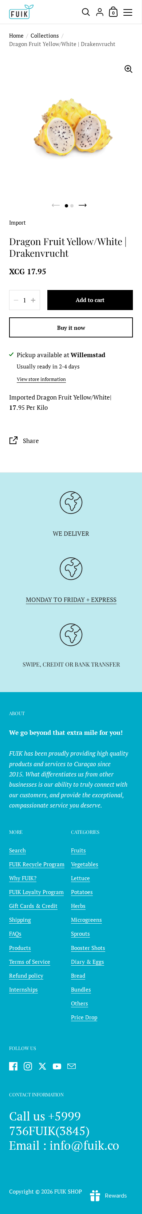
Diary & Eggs (87, 961)
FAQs (15, 933)
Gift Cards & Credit (33, 905)
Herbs (78, 905)
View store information (41, 379)
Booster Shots (88, 947)
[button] (66, 205)
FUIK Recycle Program (36, 864)
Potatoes (82, 892)
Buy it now (71, 327)
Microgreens (86, 919)
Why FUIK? (22, 878)
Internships (23, 989)
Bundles (81, 989)
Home (16, 35)
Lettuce (80, 878)
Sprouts (80, 933)
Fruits (78, 850)
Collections (45, 35)
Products (20, 947)
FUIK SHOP (67, 1191)
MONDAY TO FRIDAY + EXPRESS (71, 600)
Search (17, 850)
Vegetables (84, 864)
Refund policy (26, 975)
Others (79, 1003)
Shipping (20, 919)
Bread (78, 975)
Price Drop (84, 1017)
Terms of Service (29, 961)
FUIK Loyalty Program (36, 892)
